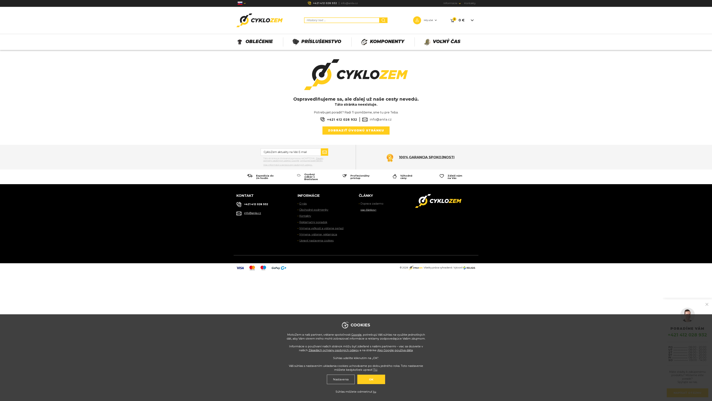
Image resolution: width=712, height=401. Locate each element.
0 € (461, 20)
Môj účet (428, 20)
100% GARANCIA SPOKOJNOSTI (426, 157)
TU (375, 369)
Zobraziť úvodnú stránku (356, 130)
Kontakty (470, 3)
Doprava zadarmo (371, 203)
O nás (303, 203)
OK (371, 379)
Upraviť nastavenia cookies (316, 240)
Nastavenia (341, 379)
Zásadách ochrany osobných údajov (334, 350)
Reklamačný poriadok (313, 222)
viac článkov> (368, 209)
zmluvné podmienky (311, 160)
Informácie (450, 3)
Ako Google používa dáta (395, 350)
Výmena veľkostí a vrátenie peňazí (321, 228)
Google (356, 334)
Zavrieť (707, 304)
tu (374, 391)
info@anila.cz (349, 3)
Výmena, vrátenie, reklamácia (318, 234)
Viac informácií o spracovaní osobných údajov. (288, 165)
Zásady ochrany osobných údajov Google (293, 159)
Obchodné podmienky (313, 209)
